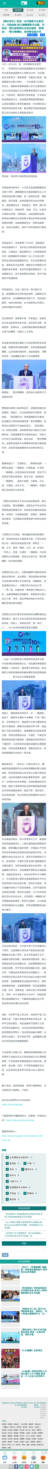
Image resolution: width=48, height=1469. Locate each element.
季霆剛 (22, 1433)
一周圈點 (5, 1427)
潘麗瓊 (40, 1433)
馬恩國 (16, 1436)
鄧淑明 (39, 1436)
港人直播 (42, 10)
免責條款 (43, 1407)
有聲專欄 (6, 15)
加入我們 (43, 1411)
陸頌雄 (40, 1439)
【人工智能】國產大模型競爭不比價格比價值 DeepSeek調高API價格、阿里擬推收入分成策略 (23, 1225)
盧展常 (39, 1442)
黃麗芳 (4, 1442)
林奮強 (4, 1448)
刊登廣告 (43, 1415)
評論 (5, 1255)
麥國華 (16, 1430)
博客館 (36, 1405)
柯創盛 (28, 1439)
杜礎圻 (22, 1442)
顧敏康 (16, 1424)
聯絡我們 (43, 1413)
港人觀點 (18, 15)
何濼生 (37, 1427)
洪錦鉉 (34, 1439)
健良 (27, 1442)
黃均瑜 (10, 1439)
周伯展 (34, 1433)
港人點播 (30, 10)
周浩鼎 (4, 1433)
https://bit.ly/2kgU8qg (12, 1104)
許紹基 (10, 1430)
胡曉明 (39, 1430)
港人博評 (42, 15)
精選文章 (40, 1445)
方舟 (27, 1436)
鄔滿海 (16, 1433)
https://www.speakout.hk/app (20, 1120)
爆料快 (42, 1418)
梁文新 (18, 1445)
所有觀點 (24, 1407)
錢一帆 (28, 1430)
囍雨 (9, 1448)
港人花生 (30, 15)
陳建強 (10, 1436)
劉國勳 (22, 1439)
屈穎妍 (4, 1424)
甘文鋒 (16, 1442)
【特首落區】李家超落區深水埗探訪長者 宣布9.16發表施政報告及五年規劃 (23, 1215)
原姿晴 (4, 1430)
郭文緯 (22, 1430)
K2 (13, 1445)
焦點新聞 (18, 10)
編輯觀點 (24, 1405)
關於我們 (43, 1403)
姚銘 (28, 1445)
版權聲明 (43, 1409)
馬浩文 (31, 1427)
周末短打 (12, 1427)
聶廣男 (33, 1442)
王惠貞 (28, 1433)
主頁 (6, 10)
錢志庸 (16, 1439)
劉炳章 (19, 1427)
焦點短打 (38, 1424)
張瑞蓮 (10, 1424)
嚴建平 (10, 1442)
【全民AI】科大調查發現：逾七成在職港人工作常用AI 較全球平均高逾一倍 (23, 1234)
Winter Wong (6, 1445)
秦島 (33, 1430)
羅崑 (23, 1445)
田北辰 (10, 1433)
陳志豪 (33, 1445)
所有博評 (37, 1407)
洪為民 (33, 1436)
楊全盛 (4, 1439)
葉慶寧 (4, 1436)
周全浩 (22, 1436)
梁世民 (25, 1427)
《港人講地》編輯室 (26, 1424)
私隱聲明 (43, 1405)
